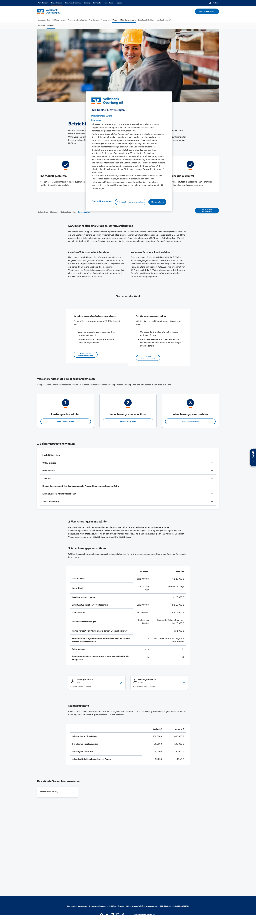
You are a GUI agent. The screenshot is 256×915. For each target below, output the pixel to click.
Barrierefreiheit (137, 906)
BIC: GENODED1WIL (181, 906)
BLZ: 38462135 (165, 906)
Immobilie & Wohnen (73, 3)
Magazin (119, 3)
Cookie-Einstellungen (102, 201)
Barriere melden (152, 906)
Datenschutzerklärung (101, 116)
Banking (87, 3)
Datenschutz (82, 906)
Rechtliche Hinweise (116, 906)
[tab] (44, 20)
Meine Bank (108, 3)
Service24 (97, 3)
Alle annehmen (157, 202)
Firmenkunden (56, 3)
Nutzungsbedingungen (97, 906)
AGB (127, 906)
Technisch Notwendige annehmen (131, 202)
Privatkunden (43, 3)
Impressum (71, 906)
